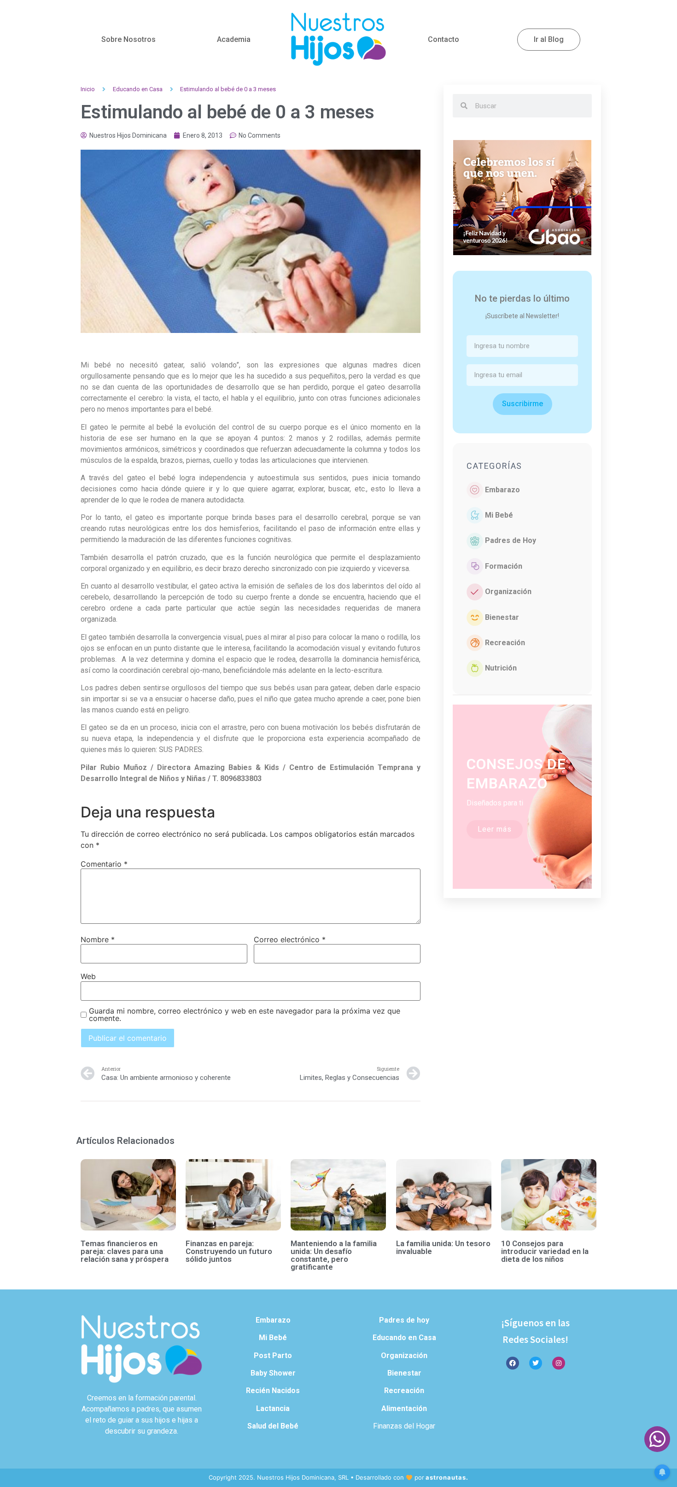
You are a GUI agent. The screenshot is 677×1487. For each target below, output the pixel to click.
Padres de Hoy (510, 540)
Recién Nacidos (273, 1390)
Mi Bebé (499, 515)
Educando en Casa (138, 89)
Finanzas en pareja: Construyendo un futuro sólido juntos (229, 1251)
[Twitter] (535, 1363)
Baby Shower (273, 1373)
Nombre (98, 939)
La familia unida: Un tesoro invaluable (443, 1247)
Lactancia (273, 1408)
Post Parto (273, 1355)
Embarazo (502, 489)
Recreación (505, 642)
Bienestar (502, 617)
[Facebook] (512, 1363)
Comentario (104, 864)
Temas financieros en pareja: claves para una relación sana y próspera (125, 1251)
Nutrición (501, 668)
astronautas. (447, 1477)
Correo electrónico (290, 939)
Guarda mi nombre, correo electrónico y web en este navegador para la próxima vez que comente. (244, 1014)
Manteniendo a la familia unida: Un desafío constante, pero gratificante (334, 1255)
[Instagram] (558, 1363)
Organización (508, 591)
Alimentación (404, 1408)
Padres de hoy (404, 1320)
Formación (503, 566)
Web (88, 976)
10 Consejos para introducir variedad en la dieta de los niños (545, 1251)
